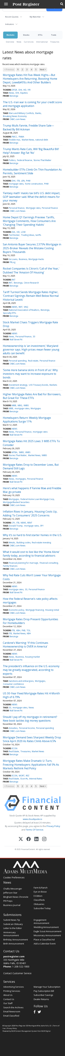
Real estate (33, 360)
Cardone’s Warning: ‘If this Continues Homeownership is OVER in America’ (25, 644)
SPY (42, 525)
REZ (27, 775)
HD (24, 89)
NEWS (14, 307)
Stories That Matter (42, 160)
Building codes (23, 542)
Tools (53, 35)
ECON (14, 748)
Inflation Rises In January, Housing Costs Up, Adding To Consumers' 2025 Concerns (30, 513)
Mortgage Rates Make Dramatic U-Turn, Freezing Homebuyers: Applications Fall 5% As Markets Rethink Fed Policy (31, 764)
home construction (34, 183)
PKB (23, 630)
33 (34, 336)
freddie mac (14, 139)
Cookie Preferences (13, 877)
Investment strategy (18, 384)
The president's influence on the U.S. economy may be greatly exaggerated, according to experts (31, 670)
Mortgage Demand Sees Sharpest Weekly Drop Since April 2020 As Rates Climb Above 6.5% (32, 739)
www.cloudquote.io (32, 819)
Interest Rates (35, 778)
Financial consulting (49, 562)
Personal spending (17, 360)
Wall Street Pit (16, 339)
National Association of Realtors (24, 310)
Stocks (26, 35)
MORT (21, 775)
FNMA (21, 136)
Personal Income (27, 728)
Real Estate (14, 751)
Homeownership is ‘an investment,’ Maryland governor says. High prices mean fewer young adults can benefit (31, 349)
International (42, 41)
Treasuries (54, 41)
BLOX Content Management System (24, 1031)
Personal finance (16, 208)
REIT (20, 307)
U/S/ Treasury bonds (38, 384)
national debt (41, 139)
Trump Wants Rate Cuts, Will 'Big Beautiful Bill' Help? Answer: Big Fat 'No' (31, 151)
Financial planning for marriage (23, 562)
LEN (23, 180)
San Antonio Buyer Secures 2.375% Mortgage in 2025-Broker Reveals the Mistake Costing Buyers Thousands (32, 248)
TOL (28, 630)
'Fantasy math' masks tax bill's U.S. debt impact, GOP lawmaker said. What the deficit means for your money (31, 196)
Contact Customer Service (17, 973)
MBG (20, 405)
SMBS (21, 452)
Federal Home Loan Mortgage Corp (37, 499)
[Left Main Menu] (6, 4)
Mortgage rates (33, 208)
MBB (14, 405)
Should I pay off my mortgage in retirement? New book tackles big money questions (30, 718)
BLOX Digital (45, 1031)
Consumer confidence (13, 684)
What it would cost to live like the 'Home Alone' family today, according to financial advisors (31, 553)
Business (23, 259)
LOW (23, 232)
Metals (12, 542)
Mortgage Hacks (36, 259)
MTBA (14, 452)
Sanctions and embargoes (21, 681)
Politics (12, 160)
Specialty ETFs (9, 313)
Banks (38, 113)
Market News (28, 139)
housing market (32, 656)
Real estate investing (41, 542)
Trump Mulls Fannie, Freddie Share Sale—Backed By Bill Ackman (28, 127)
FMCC (14, 136)
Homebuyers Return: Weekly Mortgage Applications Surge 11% (27, 419)
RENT (29, 522)
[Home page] (26, 4)
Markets (10, 35)
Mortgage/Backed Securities (16, 502)
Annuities (13, 728)
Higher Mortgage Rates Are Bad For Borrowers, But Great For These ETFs (32, 396)
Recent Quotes (11, 16)
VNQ (26, 307)
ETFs (40, 35)
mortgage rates (16, 183)
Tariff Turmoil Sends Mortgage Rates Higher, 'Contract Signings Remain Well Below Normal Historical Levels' (31, 295)
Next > (43, 69)
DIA (13, 232)
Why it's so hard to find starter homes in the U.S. (32, 535)
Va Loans (13, 259)
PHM (28, 180)
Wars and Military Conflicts (21, 113)
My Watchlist (35, 16)
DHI (20, 89)
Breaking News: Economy (15, 116)
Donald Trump (16, 525)
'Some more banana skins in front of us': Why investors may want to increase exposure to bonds (30, 373)
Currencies (29, 41)
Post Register (20, 1026)
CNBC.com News (17, 119)
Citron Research (31, 282)
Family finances (10, 565)
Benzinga (14, 95)
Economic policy (16, 609)
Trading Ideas (27, 235)
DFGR (14, 89)
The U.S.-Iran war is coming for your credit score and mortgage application (32, 104)
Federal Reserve (24, 160)
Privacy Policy (53, 826)
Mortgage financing (35, 609)
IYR (29, 89)
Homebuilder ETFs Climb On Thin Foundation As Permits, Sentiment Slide (32, 171)
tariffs (38, 235)
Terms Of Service (34, 829)
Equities (24, 92)
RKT (13, 279)
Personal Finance (50, 208)
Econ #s (24, 778)
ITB (18, 180)
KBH (18, 630)
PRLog (12, 262)
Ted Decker (14, 235)
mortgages (21, 478)
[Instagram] (44, 839)
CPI (13, 522)
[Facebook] (28, 839)
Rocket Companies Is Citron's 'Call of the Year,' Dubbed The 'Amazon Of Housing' (31, 270)
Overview (10, 41)
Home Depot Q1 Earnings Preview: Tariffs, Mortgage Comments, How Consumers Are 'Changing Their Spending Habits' (29, 221)
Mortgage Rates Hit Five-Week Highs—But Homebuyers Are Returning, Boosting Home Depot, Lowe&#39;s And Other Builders (30, 78)
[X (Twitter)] (20, 839)
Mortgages (36, 408)
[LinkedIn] (36, 839)
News (19, 41)
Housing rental (52, 609)
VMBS (26, 405)
